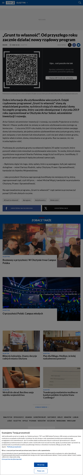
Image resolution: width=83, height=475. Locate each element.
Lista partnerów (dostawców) (12, 459)
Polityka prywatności (14, 447)
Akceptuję (40, 465)
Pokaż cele (40, 471)
